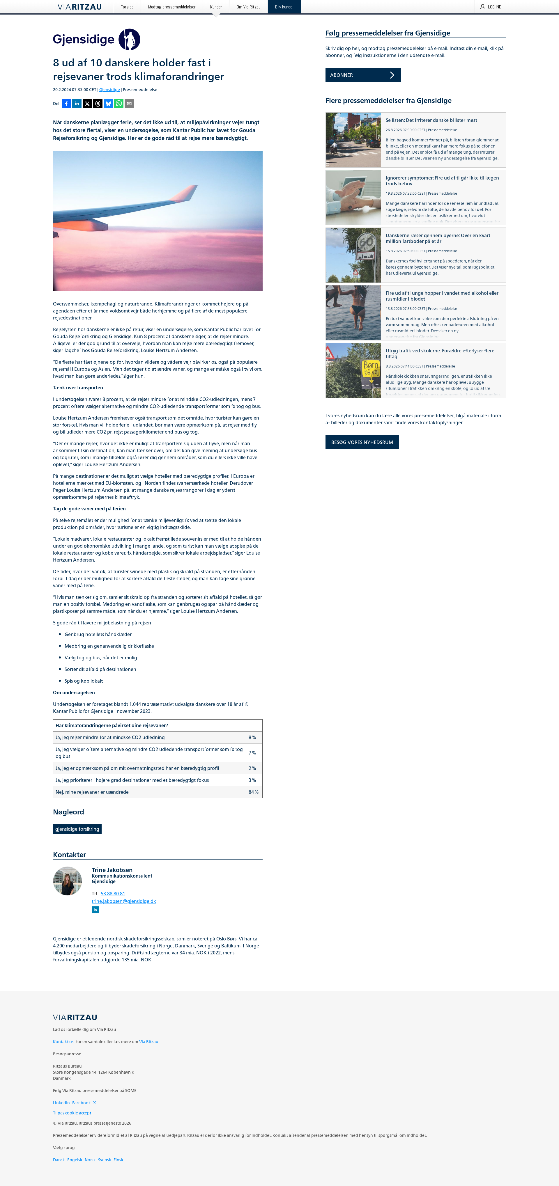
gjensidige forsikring (77, 829)
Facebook (81, 1102)
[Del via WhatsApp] (118, 104)
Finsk (118, 1159)
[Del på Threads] (97, 104)
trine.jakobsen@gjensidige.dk (124, 901)
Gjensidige (109, 89)
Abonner (341, 75)
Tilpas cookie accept (72, 1112)
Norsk (90, 1159)
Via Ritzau (148, 1041)
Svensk (104, 1159)
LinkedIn (61, 1102)
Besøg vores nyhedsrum (362, 442)
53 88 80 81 (113, 893)
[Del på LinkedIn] (77, 104)
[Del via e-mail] (129, 104)
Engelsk (74, 1159)
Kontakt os (63, 1041)
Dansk (59, 1159)
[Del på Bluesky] (108, 104)
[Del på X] (87, 104)
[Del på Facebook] (66, 104)
